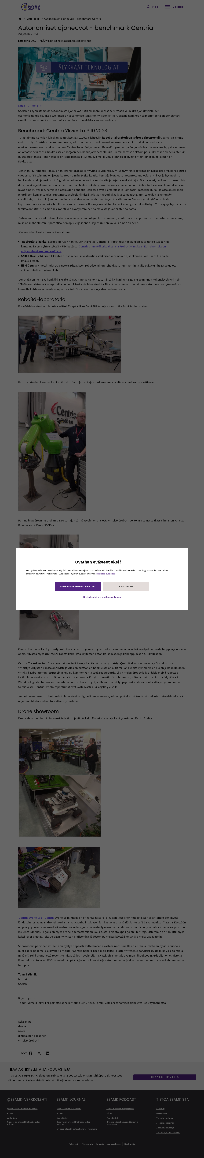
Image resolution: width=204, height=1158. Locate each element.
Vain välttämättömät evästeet (78, 586)
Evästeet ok (126, 586)
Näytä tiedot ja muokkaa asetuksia (102, 596)
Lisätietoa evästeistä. (105, 573)
